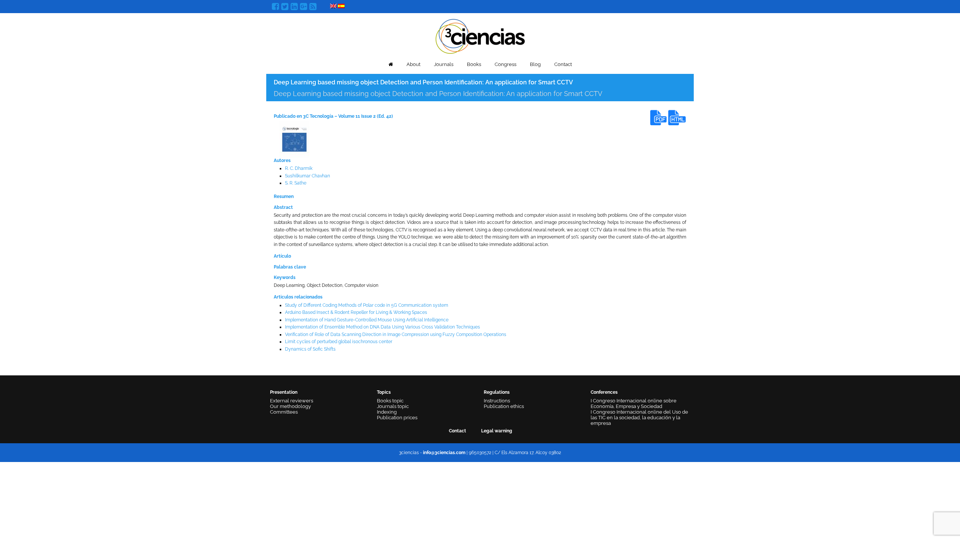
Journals (443, 64)
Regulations (497, 392)
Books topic (390, 401)
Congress (505, 64)
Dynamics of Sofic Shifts (310, 349)
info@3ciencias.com (444, 452)
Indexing (387, 412)
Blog (535, 64)
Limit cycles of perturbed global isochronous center (338, 341)
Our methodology (290, 406)
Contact (563, 64)
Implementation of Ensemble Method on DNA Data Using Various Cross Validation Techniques (382, 327)
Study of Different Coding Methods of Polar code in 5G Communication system (366, 305)
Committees (284, 412)
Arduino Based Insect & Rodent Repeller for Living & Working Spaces (356, 312)
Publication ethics (504, 406)
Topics (384, 392)
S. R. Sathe (295, 183)
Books (474, 64)
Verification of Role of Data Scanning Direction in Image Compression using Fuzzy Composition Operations (395, 334)
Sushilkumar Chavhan (307, 175)
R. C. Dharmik (298, 168)
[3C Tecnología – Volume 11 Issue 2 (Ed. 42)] (294, 139)
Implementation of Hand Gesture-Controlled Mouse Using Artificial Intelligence (366, 319)
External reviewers (291, 401)
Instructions (497, 401)
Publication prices (397, 417)
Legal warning (496, 431)
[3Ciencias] (480, 35)
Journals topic (393, 406)
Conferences (604, 392)
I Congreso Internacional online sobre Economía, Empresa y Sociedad (633, 403)
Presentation (283, 392)
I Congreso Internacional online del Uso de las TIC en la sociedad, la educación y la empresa (639, 417)
